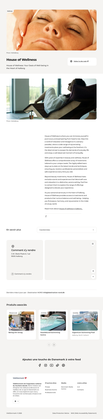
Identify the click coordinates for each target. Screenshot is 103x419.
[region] (71, 260)
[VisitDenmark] (20, 378)
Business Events (51, 390)
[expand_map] (93, 244)
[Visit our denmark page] (39, 365)
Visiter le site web (80, 61)
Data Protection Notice (61, 413)
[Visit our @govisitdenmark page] (57, 365)
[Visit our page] (45, 365)
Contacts (80, 390)
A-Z (78, 387)
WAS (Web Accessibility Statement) (84, 413)
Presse (47, 387)
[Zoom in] (93, 271)
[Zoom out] (93, 276)
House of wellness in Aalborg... (71, 209)
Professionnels (50, 392)
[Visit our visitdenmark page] (51, 365)
